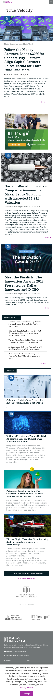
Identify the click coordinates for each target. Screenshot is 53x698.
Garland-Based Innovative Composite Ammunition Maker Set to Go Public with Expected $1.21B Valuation (26, 194)
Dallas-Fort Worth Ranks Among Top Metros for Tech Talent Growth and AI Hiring (24, 356)
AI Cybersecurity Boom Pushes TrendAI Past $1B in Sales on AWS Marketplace (25, 348)
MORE (43, 102)
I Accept (26, 694)
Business (7, 660)
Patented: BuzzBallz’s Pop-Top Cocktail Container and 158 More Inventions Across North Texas (24, 333)
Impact (29, 660)
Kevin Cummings (12, 75)
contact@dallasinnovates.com (16, 652)
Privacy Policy (26, 687)
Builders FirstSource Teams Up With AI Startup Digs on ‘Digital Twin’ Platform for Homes (24, 324)
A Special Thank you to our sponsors (28, 573)
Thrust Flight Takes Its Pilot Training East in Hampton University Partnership (25, 341)
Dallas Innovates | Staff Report (19, 207)
